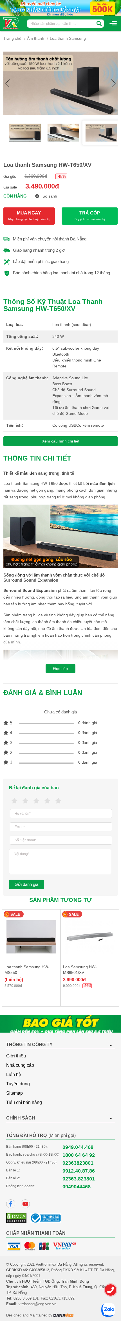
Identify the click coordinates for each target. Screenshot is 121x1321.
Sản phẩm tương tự (60, 900)
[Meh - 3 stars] (36, 801)
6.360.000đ (35, 176)
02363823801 (77, 1163)
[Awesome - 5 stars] (58, 801)
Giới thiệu (16, 1055)
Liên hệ (13, 1074)
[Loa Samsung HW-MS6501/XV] (89, 937)
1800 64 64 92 (78, 1155)
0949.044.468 (77, 1147)
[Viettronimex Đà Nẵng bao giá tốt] (60, 1024)
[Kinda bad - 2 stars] (25, 801)
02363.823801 (78, 1179)
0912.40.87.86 (78, 1171)
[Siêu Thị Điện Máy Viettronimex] (11, 23)
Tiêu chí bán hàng (24, 1102)
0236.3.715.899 (61, 1298)
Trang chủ (12, 38)
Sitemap (14, 1093)
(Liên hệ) (14, 979)
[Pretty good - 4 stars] (47, 801)
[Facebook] (10, 1203)
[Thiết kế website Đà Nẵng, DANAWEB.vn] (63, 1315)
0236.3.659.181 (26, 1298)
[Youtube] (25, 1203)
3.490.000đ (42, 186)
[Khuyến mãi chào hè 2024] (60, 7)
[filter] (99, 23)
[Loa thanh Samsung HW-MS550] (31, 937)
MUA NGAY (29, 216)
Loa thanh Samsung (68, 38)
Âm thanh (35, 38)
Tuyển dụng (18, 1083)
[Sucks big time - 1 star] (14, 801)
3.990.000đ (74, 979)
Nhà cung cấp (20, 1065)
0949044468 (76, 1186)
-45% (61, 176)
